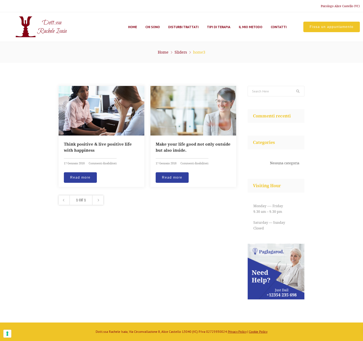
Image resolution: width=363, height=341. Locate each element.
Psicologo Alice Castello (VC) (340, 6)
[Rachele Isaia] (35, 26)
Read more (80, 177)
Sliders (181, 52)
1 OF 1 (81, 200)
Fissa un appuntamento (332, 27)
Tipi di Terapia (218, 27)
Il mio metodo (250, 27)
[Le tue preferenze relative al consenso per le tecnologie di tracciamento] (7, 334)
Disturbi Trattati (183, 27)
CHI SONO (152, 27)
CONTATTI (279, 27)
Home (132, 27)
